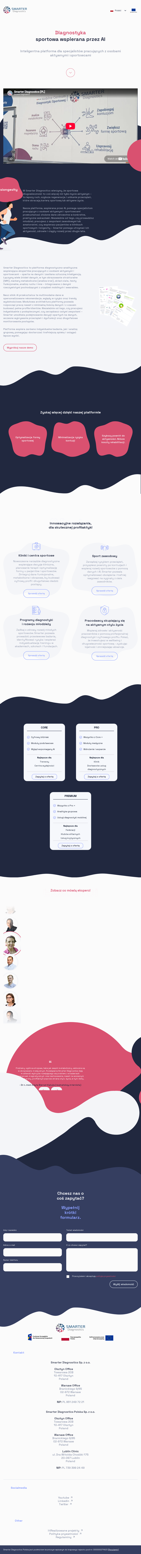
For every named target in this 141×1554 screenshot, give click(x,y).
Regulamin (113, 1549)
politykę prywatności (106, 1276)
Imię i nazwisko (10, 1230)
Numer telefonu (10, 1260)
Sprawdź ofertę (36, 593)
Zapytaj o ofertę (44, 776)
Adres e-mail (9, 1245)
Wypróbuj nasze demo (20, 347)
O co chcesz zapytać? (76, 1245)
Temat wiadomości (74, 1230)
